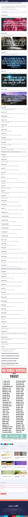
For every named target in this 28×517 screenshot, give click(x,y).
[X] (5, 444)
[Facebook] (1, 444)
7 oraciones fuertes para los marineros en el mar (22, 446)
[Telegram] (11, 444)
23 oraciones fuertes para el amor (4, 446)
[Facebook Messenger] (3, 444)
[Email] (12, 444)
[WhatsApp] (9, 444)
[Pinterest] (7, 444)
